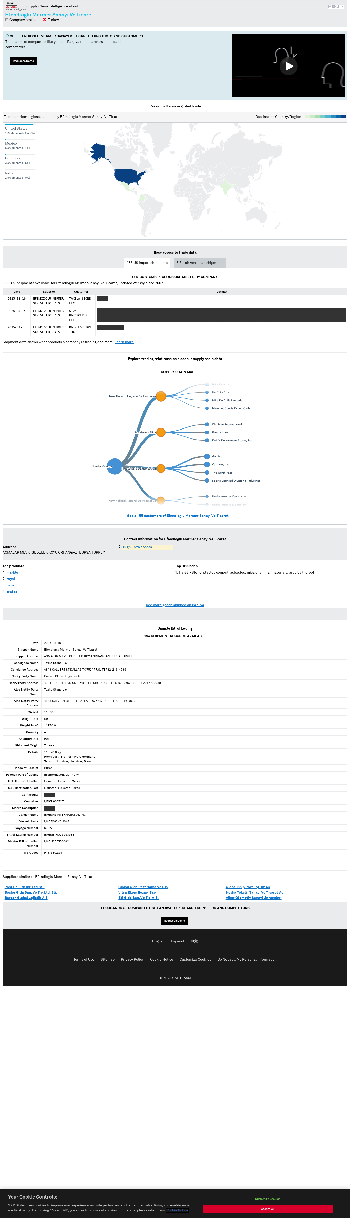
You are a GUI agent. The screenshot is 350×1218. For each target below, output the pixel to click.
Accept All (267, 1208)
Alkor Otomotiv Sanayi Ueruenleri (254, 898)
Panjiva (15, 6)
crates (11, 592)
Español (177, 941)
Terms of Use (84, 959)
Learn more (124, 342)
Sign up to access (137, 547)
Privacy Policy (132, 959)
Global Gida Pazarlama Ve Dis (143, 887)
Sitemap (108, 959)
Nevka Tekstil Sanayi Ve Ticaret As (254, 892)
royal (10, 579)
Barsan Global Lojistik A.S (26, 898)
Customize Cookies (195, 959)
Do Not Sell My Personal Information (247, 959)
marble (12, 572)
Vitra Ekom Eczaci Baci (137, 892)
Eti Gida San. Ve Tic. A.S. (138, 898)
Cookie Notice (161, 959)
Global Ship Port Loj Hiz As (248, 887)
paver (11, 585)
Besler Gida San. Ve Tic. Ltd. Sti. (31, 892)
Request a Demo (23, 60)
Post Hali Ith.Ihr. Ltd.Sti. (25, 887)
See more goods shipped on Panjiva (175, 605)
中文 (194, 941)
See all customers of (178, 516)
